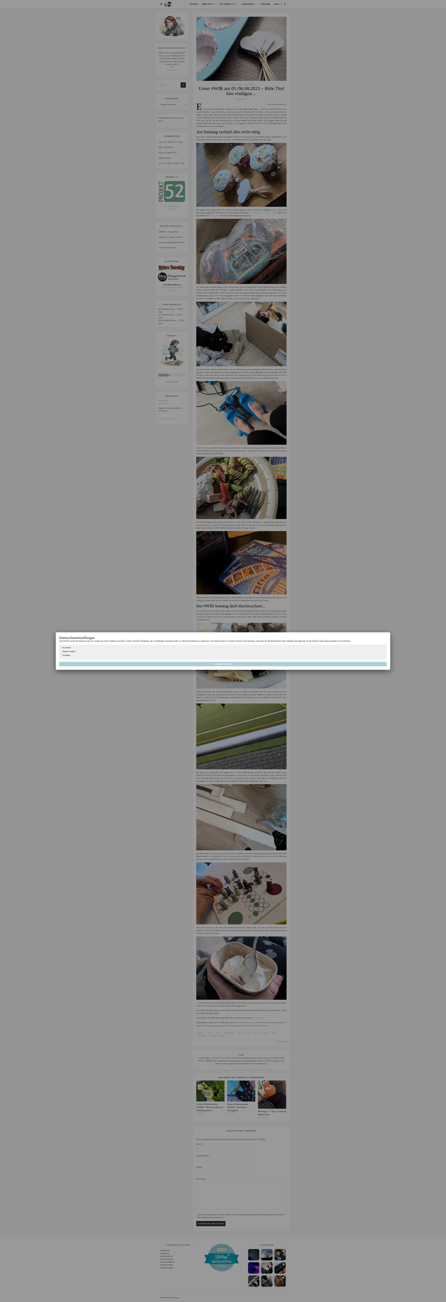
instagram (66, 655)
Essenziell (66, 648)
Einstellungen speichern (223, 664)
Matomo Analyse (69, 651)
